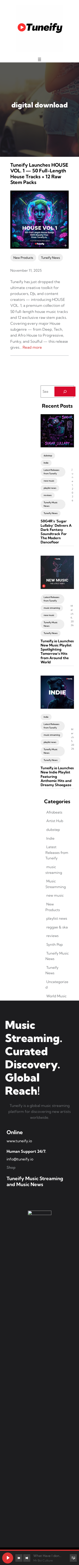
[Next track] (26, 1558)
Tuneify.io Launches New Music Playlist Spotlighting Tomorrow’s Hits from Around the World (57, 651)
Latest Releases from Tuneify (51, 472)
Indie (46, 462)
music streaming (52, 608)
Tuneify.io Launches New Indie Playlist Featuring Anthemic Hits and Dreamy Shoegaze (57, 776)
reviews (48, 495)
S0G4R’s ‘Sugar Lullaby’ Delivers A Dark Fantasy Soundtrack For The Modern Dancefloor (56, 531)
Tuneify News (50, 258)
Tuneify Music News (50, 504)
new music (49, 480)
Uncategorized (56, 985)
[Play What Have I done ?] (7, 1558)
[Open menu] (39, 59)
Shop (11, 1167)
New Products (23, 258)
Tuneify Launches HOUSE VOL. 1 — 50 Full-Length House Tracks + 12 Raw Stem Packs (39, 173)
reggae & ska (57, 927)
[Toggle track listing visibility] (73, 1558)
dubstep (48, 455)
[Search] (64, 391)
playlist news (50, 488)
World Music (56, 996)
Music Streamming (55, 884)
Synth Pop (54, 944)
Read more (32, 347)
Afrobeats (54, 812)
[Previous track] (18, 1558)
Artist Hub (54, 821)
